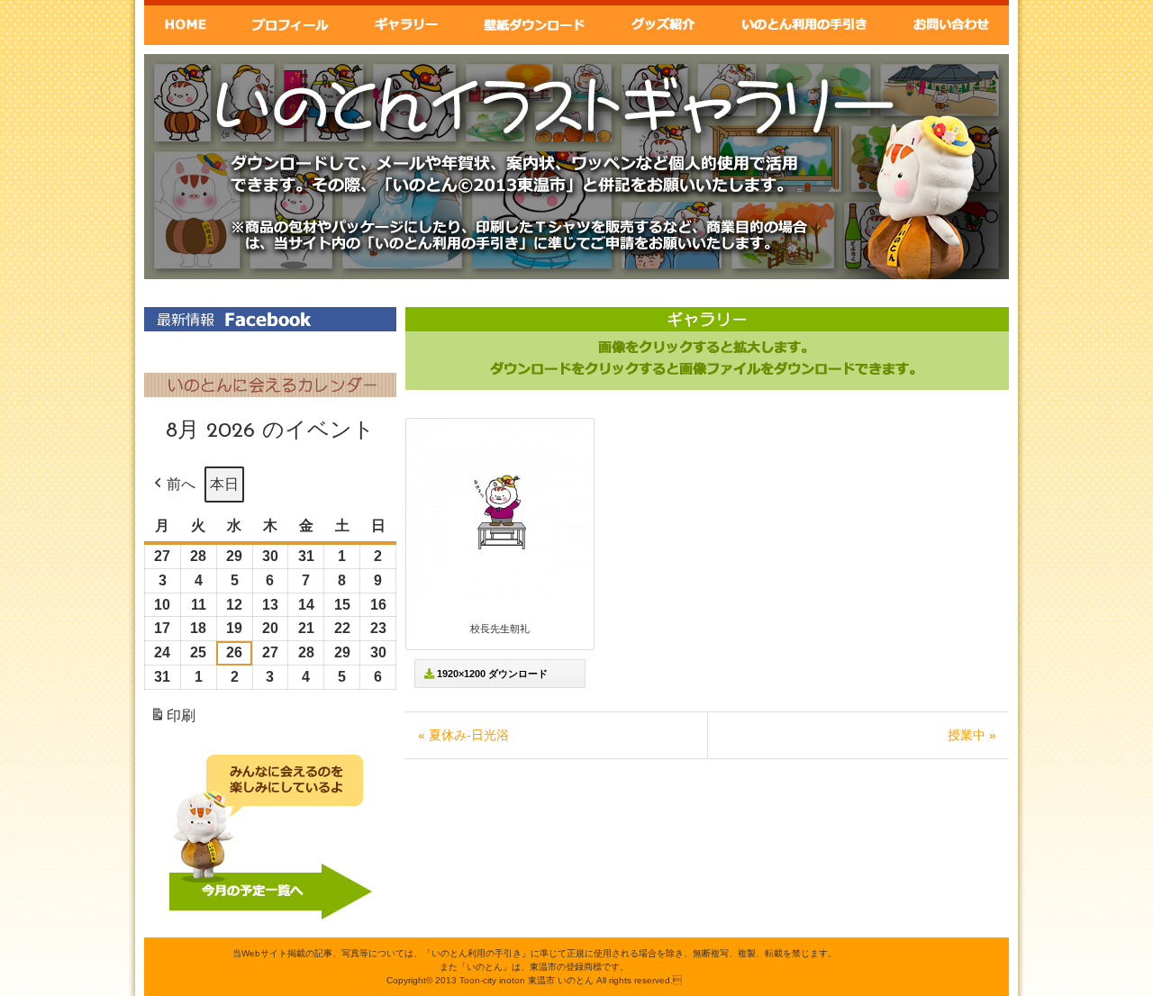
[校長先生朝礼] (500, 598)
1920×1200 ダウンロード (491, 673)
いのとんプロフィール (289, 22)
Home (185, 22)
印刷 (172, 721)
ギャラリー (404, 22)
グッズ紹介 (664, 22)
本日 (224, 484)
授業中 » (972, 735)
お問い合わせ (951, 22)
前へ (181, 484)
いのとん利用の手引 (806, 22)
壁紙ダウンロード (533, 22)
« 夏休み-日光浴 (463, 735)
